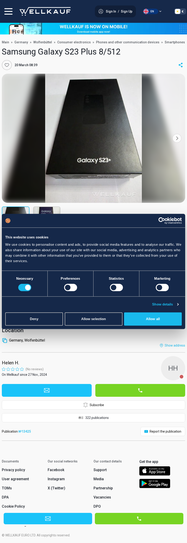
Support (100, 470)
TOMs (7, 488)
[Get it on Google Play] (154, 484)
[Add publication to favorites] (7, 65)
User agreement (15, 479)
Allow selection (93, 319)
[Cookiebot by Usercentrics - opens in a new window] (162, 220)
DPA (5, 497)
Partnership (103, 488)
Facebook (56, 470)
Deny (34, 319)
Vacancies (102, 497)
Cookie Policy (13, 506)
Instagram (56, 479)
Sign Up (126, 11)
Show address (175, 345)
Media (99, 479)
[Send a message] (47, 390)
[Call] (140, 390)
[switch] (70, 287)
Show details (162, 304)
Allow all (153, 319)
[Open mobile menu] (8, 11)
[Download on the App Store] (154, 471)
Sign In (111, 11)
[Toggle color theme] (180, 11)
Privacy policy (13, 470)
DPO (97, 506)
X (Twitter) (56, 488)
